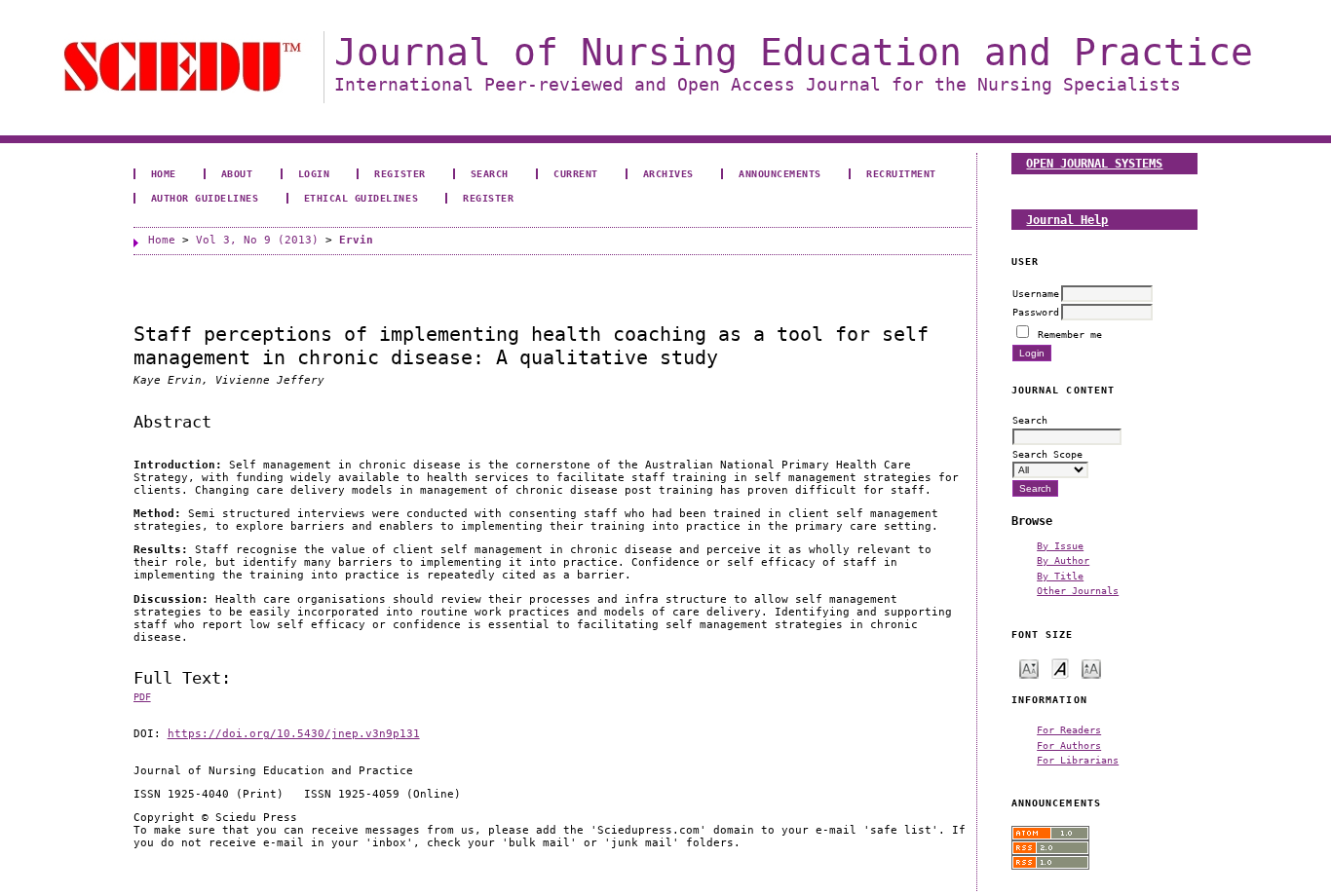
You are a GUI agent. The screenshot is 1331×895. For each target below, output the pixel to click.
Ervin (356, 240)
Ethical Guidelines (361, 198)
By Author (1063, 560)
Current (575, 173)
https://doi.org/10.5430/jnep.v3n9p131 (294, 733)
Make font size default (1060, 667)
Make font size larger (1091, 667)
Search (490, 173)
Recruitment (901, 173)
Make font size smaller (1029, 667)
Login (314, 173)
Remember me (1070, 334)
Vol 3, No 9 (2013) (257, 240)
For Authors (1069, 745)
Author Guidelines (205, 198)
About (237, 173)
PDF (142, 696)
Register (399, 173)
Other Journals (1078, 590)
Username (1035, 293)
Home (163, 173)
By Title (1060, 575)
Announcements (780, 173)
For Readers (1069, 729)
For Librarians (1078, 759)
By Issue (1060, 545)
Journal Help (1067, 219)
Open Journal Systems (1094, 163)
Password (1035, 311)
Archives (668, 173)
